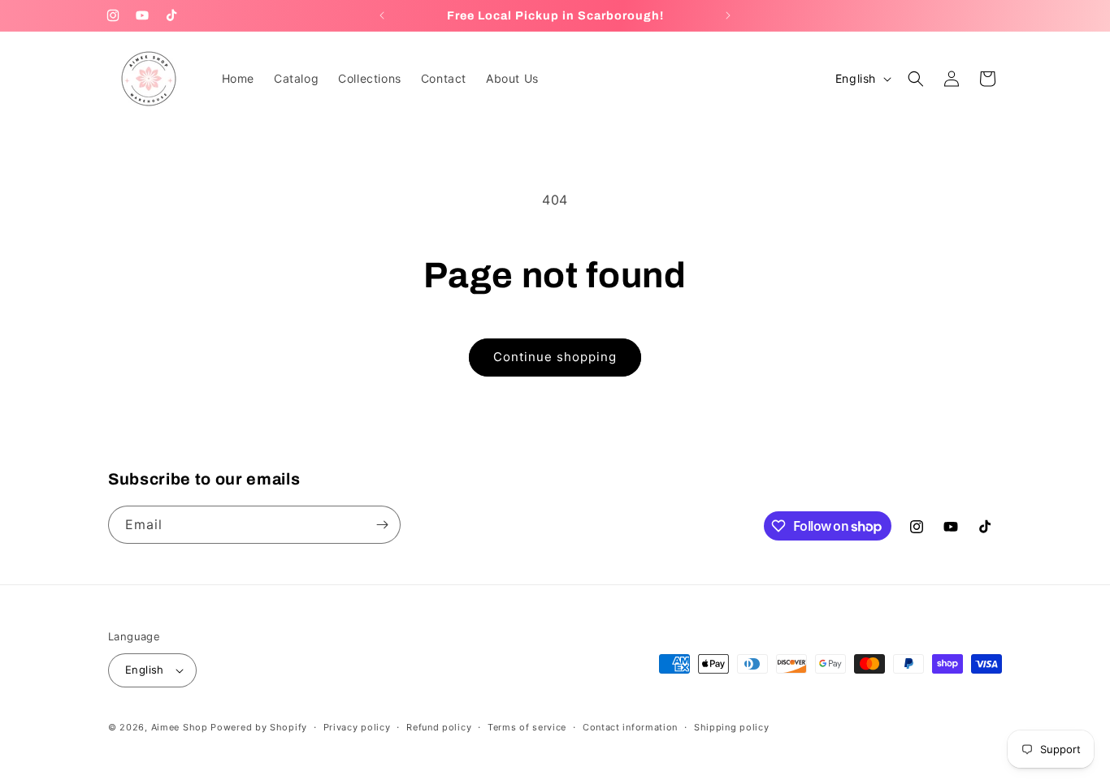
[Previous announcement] (382, 15)
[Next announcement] (728, 15)
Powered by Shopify (258, 727)
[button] (916, 79)
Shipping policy (732, 727)
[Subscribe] (382, 525)
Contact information (630, 727)
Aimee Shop (179, 727)
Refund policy (438, 727)
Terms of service (527, 727)
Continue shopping (555, 356)
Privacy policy (357, 727)
